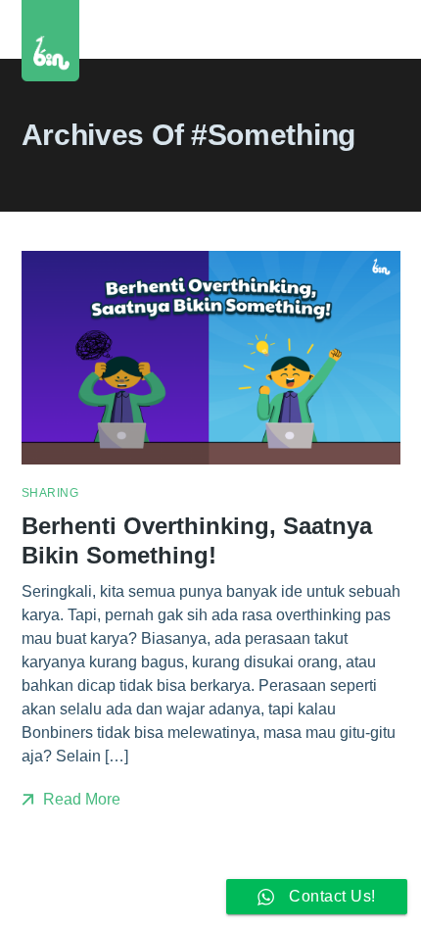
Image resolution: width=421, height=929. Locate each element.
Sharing (50, 493)
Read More (79, 799)
